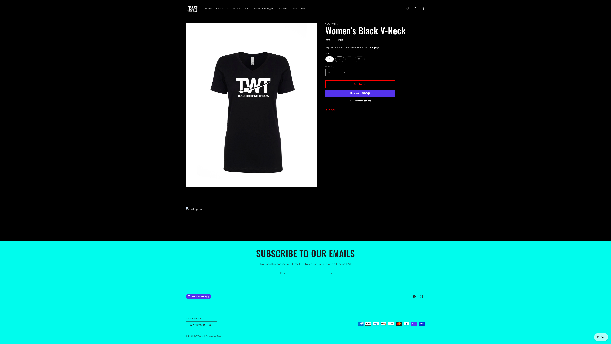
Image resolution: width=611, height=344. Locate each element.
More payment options (360, 101)
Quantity (329, 66)
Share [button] (332, 109)
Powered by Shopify (215, 336)
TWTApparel (199, 336)
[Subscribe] (330, 273)
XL (361, 60)
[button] (407, 8)
